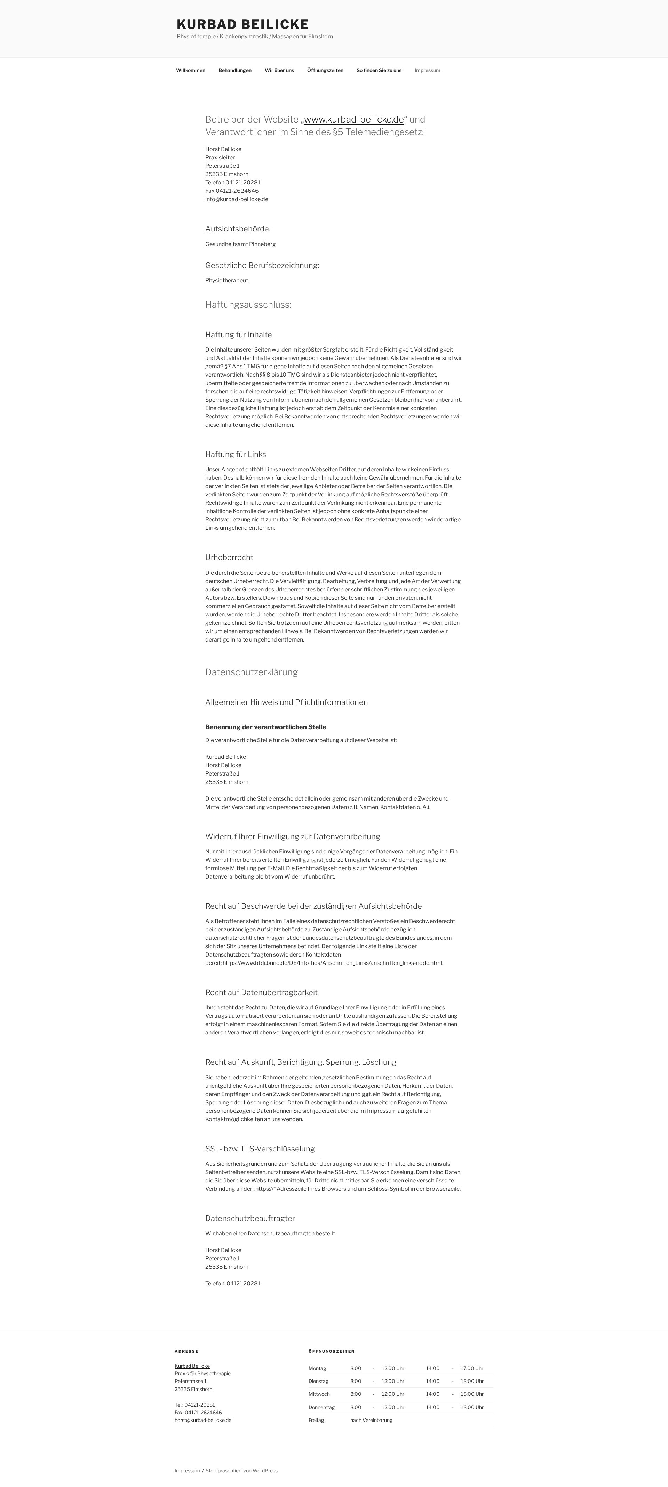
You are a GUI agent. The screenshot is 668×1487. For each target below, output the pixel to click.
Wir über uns (279, 70)
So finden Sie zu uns (379, 70)
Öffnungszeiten (325, 70)
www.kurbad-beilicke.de (354, 119)
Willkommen (190, 70)
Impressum (427, 70)
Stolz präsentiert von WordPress (242, 1470)
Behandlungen (235, 70)
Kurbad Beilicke (243, 24)
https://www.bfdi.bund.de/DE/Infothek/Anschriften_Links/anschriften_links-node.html (332, 963)
